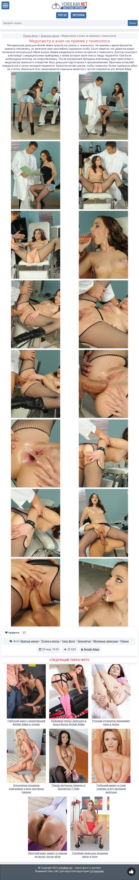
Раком (124, 641)
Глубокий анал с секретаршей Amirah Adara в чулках (26, 722)
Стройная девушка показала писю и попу (90, 855)
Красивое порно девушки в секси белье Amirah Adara (68, 722)
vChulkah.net (65, 867)
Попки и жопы (50, 641)
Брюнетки (84, 641)
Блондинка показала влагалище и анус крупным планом (26, 789)
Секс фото (68, 641)
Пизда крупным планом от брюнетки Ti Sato (69, 787)
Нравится (17, 632)
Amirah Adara (91, 649)
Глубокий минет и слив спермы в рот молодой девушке (111, 789)
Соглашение (97, 871)
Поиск (132, 23)
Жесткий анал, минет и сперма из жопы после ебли (47, 855)
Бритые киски (29, 641)
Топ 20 (62, 15)
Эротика (78, 15)
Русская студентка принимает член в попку (111, 722)
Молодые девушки (105, 641)
